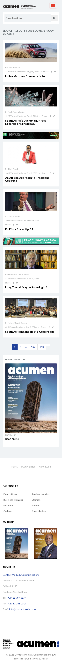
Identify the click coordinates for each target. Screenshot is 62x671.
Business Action (40, 494)
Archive (7, 510)
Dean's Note (10, 494)
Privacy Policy (40, 658)
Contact (45, 467)
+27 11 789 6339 (17, 597)
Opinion (36, 499)
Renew (35, 505)
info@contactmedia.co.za (22, 609)
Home (14, 467)
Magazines (28, 467)
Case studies (39, 510)
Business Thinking (13, 499)
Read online (12, 438)
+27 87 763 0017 (17, 603)
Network (8, 505)
